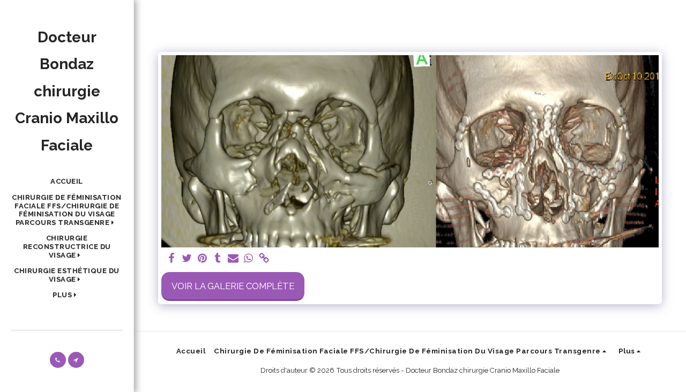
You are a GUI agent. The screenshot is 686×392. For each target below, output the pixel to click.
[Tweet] (186, 259)
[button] (67, 210)
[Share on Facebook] (171, 259)
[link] (264, 259)
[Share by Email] (233, 259)
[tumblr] (217, 259)
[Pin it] (202, 259)
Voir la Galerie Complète (233, 286)
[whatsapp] (249, 259)
